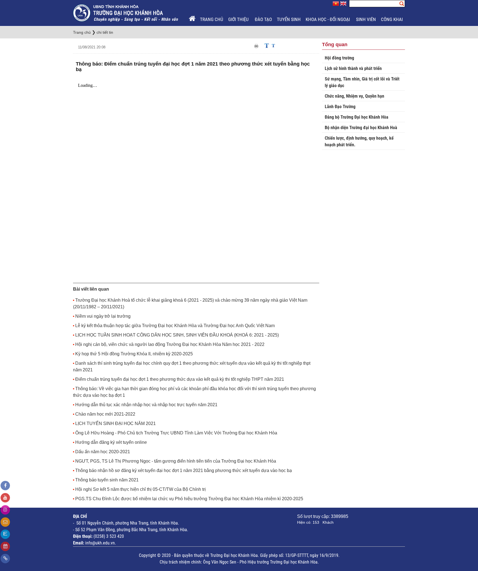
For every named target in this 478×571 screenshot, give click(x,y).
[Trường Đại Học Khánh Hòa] (126, 12)
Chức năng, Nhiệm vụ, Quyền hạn (354, 96)
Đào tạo (263, 19)
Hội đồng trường (339, 58)
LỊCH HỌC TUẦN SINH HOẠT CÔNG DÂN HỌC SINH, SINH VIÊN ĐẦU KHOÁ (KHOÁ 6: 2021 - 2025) (177, 335)
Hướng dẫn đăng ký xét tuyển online (111, 442)
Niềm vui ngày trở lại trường (103, 316)
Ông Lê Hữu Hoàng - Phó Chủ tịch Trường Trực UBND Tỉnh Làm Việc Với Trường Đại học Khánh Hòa (176, 433)
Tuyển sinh (289, 19)
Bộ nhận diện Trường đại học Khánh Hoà (361, 127)
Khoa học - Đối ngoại (328, 19)
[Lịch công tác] (5, 546)
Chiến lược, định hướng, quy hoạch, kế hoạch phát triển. (359, 141)
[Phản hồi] (5, 522)
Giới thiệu (239, 19)
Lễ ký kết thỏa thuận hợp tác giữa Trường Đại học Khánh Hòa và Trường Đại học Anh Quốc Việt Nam (175, 325)
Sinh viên (366, 19)
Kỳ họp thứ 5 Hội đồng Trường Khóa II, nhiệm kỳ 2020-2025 (134, 353)
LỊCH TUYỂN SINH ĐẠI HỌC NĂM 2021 (115, 423)
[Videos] (5, 497)
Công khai (392, 19)
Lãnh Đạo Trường (340, 106)
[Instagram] (5, 510)
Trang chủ (211, 19)
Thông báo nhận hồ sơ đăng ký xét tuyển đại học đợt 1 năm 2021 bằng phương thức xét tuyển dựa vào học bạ (183, 470)
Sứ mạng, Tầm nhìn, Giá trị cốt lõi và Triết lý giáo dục (362, 82)
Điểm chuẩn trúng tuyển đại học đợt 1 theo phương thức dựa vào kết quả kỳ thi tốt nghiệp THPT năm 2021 (179, 379)
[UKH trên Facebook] (5, 485)
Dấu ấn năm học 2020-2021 (102, 451)
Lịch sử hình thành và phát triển (353, 68)
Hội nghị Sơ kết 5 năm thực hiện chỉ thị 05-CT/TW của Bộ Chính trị (140, 489)
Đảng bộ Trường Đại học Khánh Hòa (356, 117)
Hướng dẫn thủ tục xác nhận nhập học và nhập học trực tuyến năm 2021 (146, 404)
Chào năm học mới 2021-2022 (105, 414)
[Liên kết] (5, 558)
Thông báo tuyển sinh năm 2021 (107, 480)
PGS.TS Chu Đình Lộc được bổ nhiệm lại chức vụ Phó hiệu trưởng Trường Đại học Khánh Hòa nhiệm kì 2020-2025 (189, 498)
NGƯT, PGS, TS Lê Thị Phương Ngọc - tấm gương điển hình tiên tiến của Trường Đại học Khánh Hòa (175, 461)
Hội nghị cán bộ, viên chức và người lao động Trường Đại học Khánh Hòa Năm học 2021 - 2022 (169, 344)
